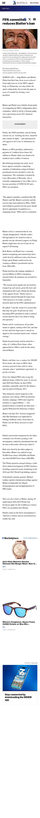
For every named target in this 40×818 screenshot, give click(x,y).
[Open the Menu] (4, 3)
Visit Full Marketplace (30, 538)
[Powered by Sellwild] (34, 663)
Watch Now (34, 3)
